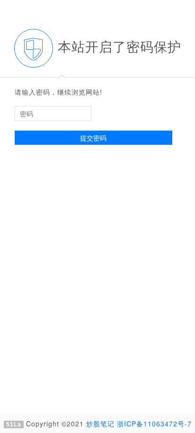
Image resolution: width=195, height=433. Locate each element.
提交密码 (93, 137)
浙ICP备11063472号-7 (154, 423)
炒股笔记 (100, 423)
